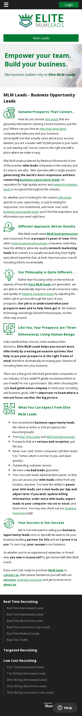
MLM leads (56, 570)
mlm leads (51, 119)
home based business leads (29, 243)
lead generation (56, 129)
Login (69, 4)
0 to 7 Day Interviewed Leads (25, 667)
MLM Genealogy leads (60, 437)
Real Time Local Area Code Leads (28, 627)
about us (9, 584)
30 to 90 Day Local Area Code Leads (30, 692)
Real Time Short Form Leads (25, 621)
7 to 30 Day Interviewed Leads (26, 673)
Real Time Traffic (17, 640)
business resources (29, 580)
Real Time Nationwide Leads (25, 614)
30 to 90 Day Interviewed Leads (27, 680)
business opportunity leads (40, 180)
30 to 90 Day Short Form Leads (26, 686)
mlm (42, 129)
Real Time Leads (29, 437)
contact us (11, 575)
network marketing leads (38, 294)
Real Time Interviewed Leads (25, 608)
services (9, 580)
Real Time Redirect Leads (23, 633)
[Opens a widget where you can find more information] (64, 708)
